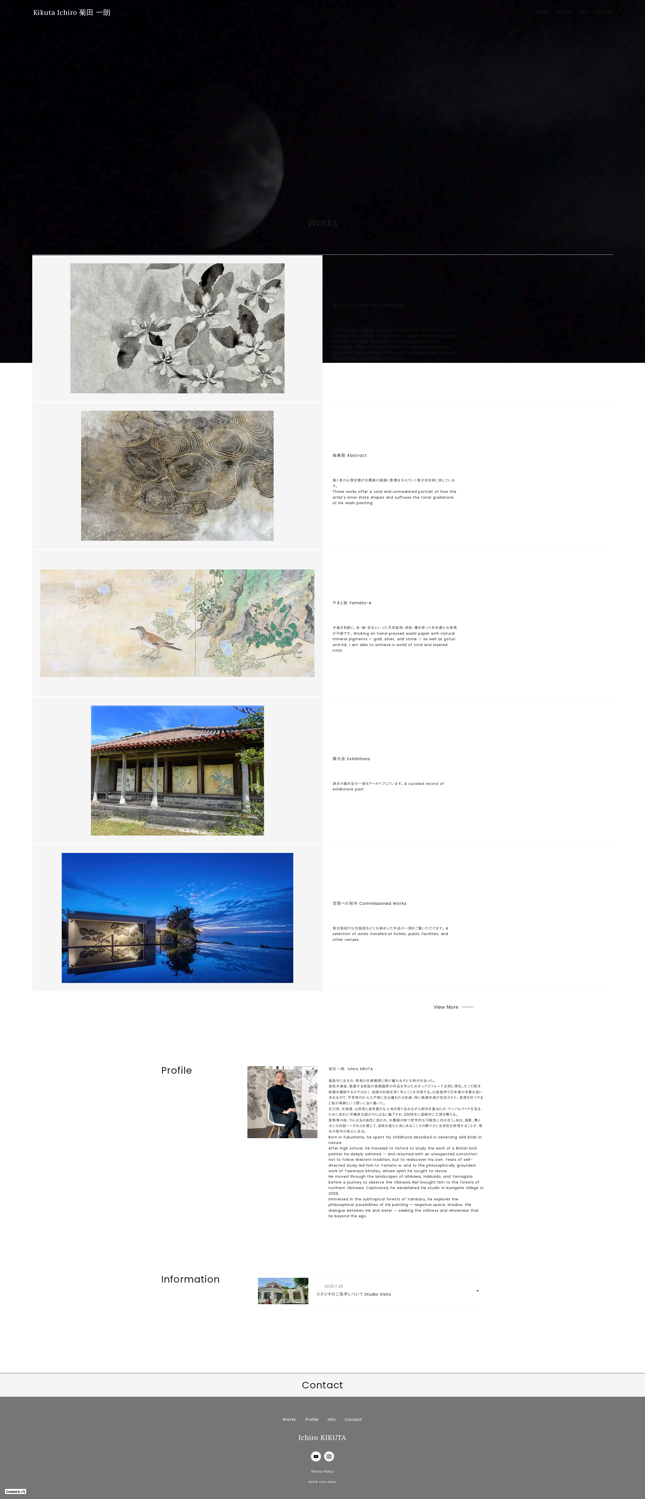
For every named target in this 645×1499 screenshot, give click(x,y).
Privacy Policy (322, 1472)
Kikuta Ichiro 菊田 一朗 (72, 12)
